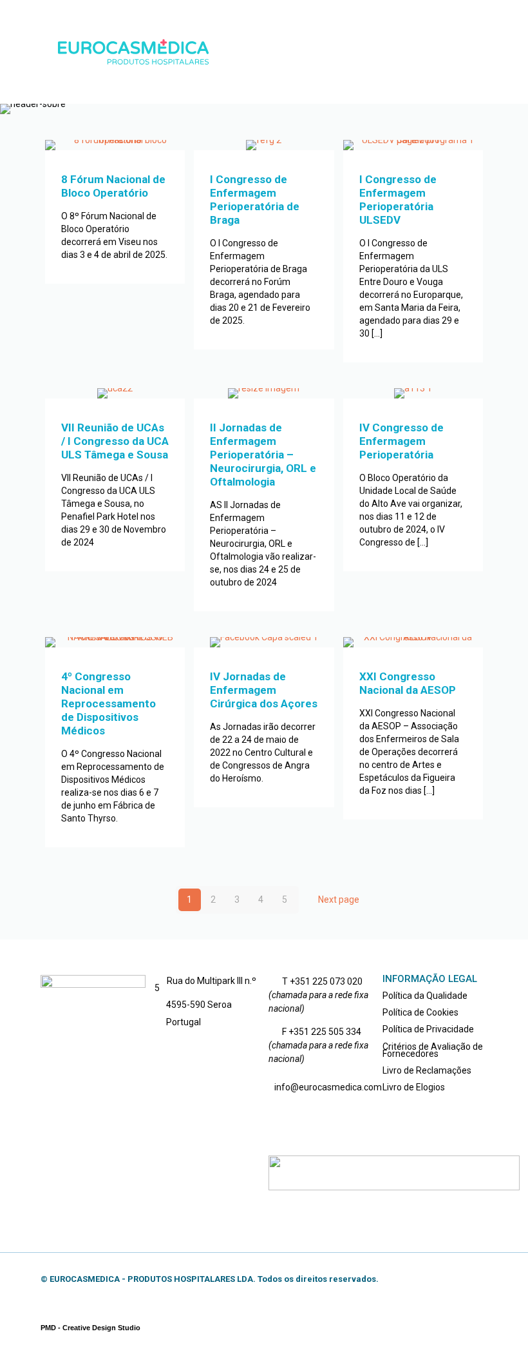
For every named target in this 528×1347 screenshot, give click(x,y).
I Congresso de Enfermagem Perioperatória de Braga (254, 199)
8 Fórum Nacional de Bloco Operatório (113, 186)
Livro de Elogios (413, 1087)
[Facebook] (415, 1278)
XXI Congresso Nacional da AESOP (407, 683)
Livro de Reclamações (426, 1070)
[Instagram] (468, 1278)
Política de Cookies (420, 1012)
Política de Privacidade (428, 1029)
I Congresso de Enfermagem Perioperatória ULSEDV (398, 199)
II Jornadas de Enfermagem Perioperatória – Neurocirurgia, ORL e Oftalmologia (263, 454)
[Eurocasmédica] (133, 51)
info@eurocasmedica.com (328, 1087)
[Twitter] (433, 1278)
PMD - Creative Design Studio (90, 1328)
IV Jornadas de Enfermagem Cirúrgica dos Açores (263, 690)
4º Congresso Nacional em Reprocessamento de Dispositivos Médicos (108, 703)
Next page (338, 899)
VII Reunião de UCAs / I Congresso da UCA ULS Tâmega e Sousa (115, 441)
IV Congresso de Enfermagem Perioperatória (401, 441)
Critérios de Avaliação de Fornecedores (432, 1050)
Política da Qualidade (424, 995)
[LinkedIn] (450, 1278)
